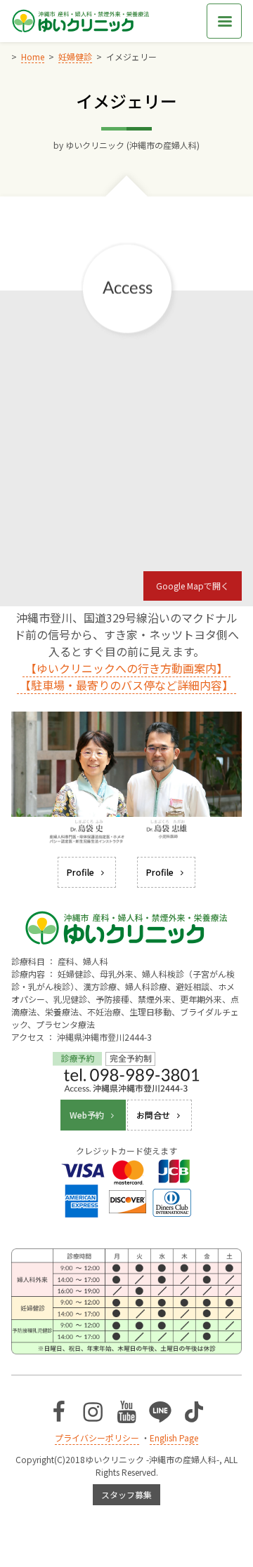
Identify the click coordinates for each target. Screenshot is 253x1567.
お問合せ (153, 1115)
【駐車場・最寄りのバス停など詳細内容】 (126, 684)
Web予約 (87, 1115)
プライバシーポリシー (97, 1437)
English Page (174, 1437)
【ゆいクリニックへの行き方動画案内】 (126, 668)
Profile (80, 872)
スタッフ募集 (126, 1494)
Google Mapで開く (192, 586)
